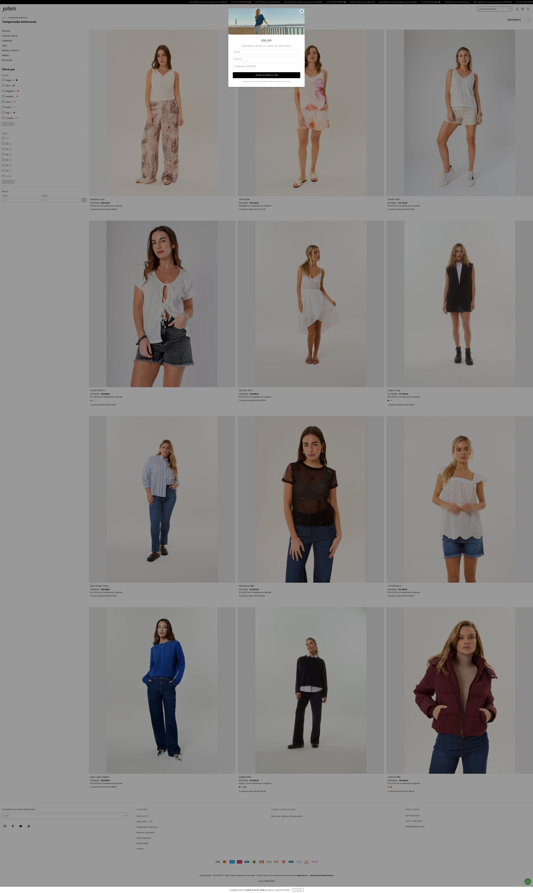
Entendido (298, 890)
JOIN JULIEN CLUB (266, 75)
